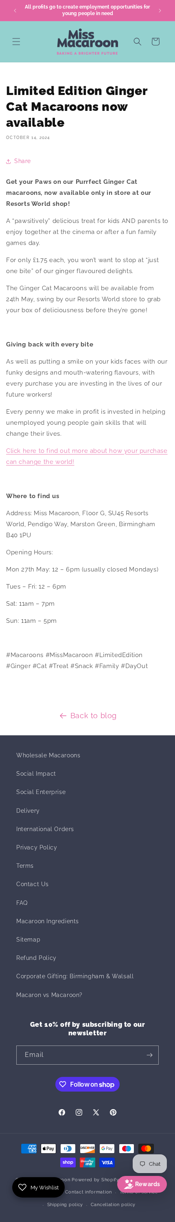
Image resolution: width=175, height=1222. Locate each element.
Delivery (28, 810)
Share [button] (22, 161)
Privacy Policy (36, 847)
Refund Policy (36, 958)
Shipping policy (65, 1204)
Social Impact (36, 773)
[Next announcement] (160, 11)
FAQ (22, 903)
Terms (25, 865)
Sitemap (28, 939)
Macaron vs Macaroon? (49, 995)
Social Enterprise (41, 792)
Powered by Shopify (95, 1179)
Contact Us (32, 884)
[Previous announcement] (15, 11)
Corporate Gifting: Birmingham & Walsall (74, 976)
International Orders (45, 829)
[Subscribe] (149, 1055)
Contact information (88, 1192)
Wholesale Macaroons (48, 755)
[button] (16, 42)
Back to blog (93, 715)
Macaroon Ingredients (47, 921)
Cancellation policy (113, 1204)
